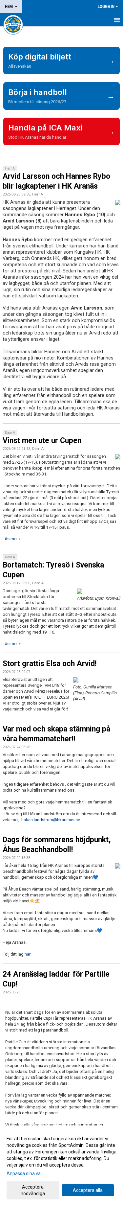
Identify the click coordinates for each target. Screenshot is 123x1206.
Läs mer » (12, 538)
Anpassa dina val (24, 1173)
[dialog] (61, 1165)
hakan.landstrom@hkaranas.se (50, 819)
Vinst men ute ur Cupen (42, 440)
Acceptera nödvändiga (33, 1190)
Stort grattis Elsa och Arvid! (49, 663)
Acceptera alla (88, 1190)
